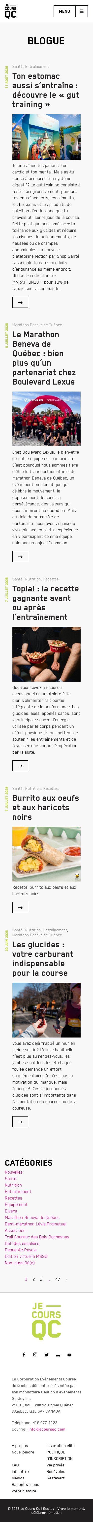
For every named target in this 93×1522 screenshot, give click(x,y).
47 (57, 1279)
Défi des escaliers (22, 1243)
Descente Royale (21, 1249)
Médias (18, 1478)
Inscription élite (61, 1445)
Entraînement (18, 1191)
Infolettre (20, 1471)
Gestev (48, 1509)
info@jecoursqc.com (47, 1429)
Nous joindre (23, 1452)
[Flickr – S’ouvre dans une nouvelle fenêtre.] (58, 1355)
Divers (11, 1210)
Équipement (16, 1204)
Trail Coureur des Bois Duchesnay (37, 1236)
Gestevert (56, 1478)
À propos (20, 1445)
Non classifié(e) (20, 1262)
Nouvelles (14, 1172)
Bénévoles (56, 1471)
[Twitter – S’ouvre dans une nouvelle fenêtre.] (47, 1355)
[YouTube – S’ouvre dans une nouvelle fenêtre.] (69, 1355)
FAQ (15, 1465)
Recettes (13, 1198)
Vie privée (56, 1465)
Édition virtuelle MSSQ (26, 1256)
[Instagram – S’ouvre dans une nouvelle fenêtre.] (35, 1355)
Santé (10, 1178)
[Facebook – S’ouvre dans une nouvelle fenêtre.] (24, 1355)
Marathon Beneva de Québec (32, 1217)
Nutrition (13, 1185)
